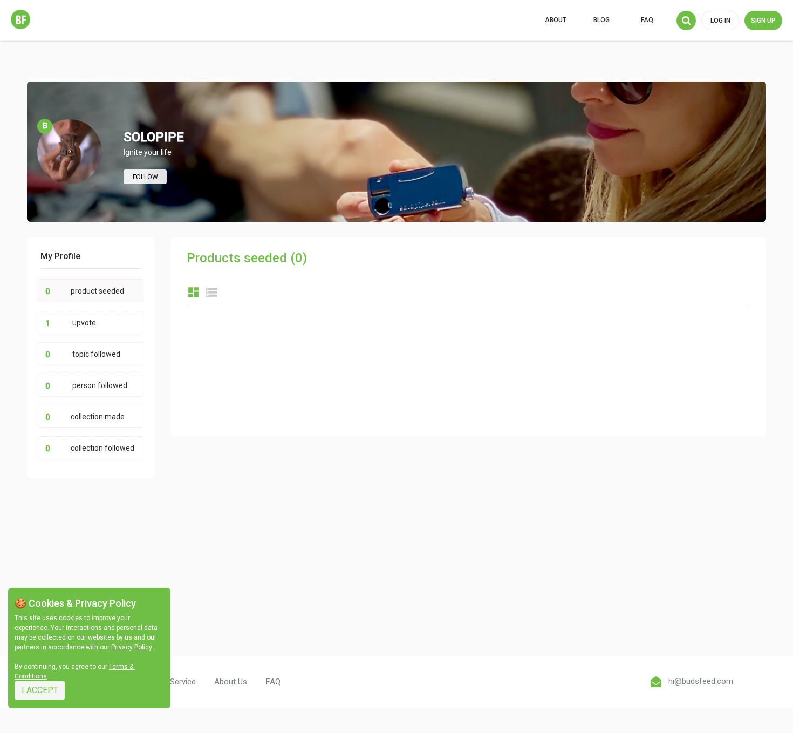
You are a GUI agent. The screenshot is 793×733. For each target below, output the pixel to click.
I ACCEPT (40, 690)
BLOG (601, 20)
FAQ (647, 20)
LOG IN (720, 20)
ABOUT (555, 20)
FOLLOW (145, 177)
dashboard (193, 292)
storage (211, 292)
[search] (686, 20)
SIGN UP (763, 20)
